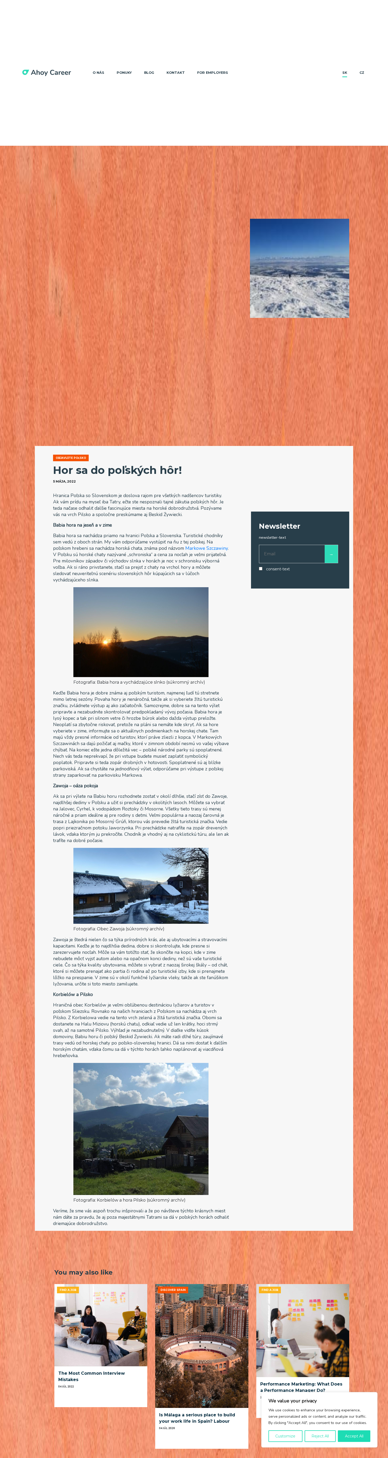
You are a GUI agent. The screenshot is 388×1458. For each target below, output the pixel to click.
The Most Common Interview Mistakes (91, 1376)
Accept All (354, 1436)
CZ (361, 73)
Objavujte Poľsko (71, 458)
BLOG (149, 73)
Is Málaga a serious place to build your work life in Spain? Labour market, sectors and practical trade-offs (200, 1418)
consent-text (278, 569)
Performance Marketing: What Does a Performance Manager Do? (301, 1387)
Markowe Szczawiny (206, 548)
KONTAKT (176, 73)
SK (344, 73)
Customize (285, 1436)
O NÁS (98, 73)
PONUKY (124, 73)
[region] (319, 1419)
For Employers (212, 73)
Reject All (320, 1436)
